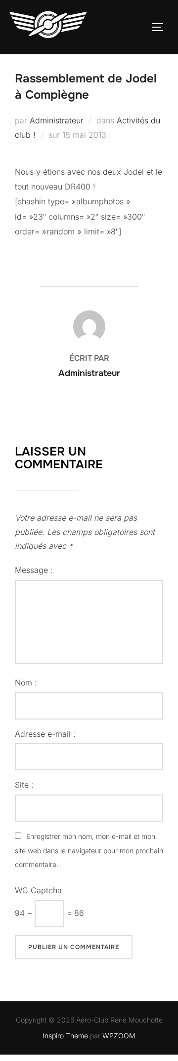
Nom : (26, 682)
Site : (24, 785)
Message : (34, 570)
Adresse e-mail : (45, 734)
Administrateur (57, 120)
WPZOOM (118, 1035)
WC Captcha (38, 890)
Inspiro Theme (65, 1035)
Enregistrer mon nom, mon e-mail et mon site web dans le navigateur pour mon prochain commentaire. (89, 850)
